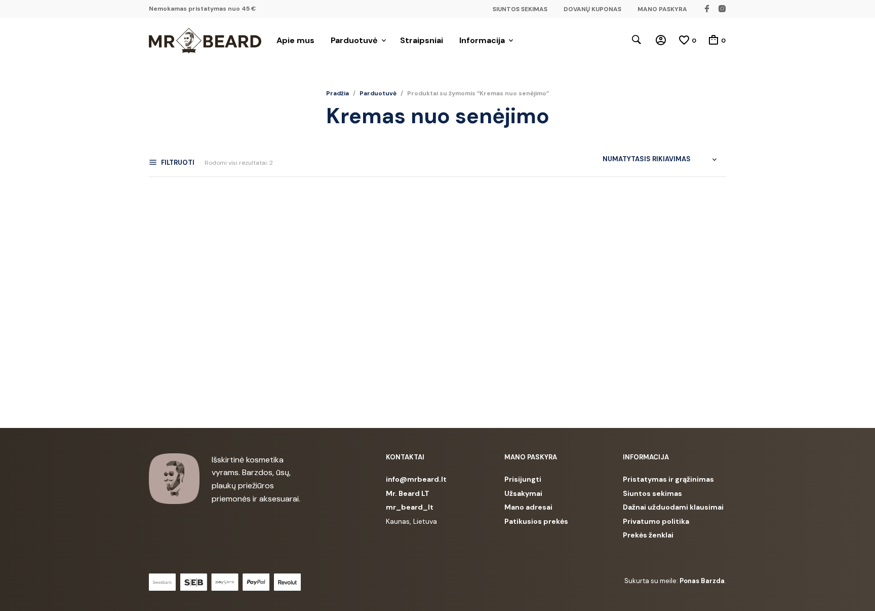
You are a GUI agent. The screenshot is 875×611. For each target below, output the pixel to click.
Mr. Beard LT (407, 493)
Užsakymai (523, 493)
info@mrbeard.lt (416, 479)
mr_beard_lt (409, 507)
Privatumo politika (656, 521)
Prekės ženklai (648, 535)
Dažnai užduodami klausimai (673, 507)
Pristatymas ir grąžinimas (668, 479)
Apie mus (295, 40)
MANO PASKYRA (662, 9)
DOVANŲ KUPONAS (592, 9)
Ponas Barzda (702, 581)
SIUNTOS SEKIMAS (520, 9)
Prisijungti (522, 479)
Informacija (482, 40)
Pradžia (337, 93)
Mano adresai (528, 507)
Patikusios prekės (536, 521)
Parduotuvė (354, 40)
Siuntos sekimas (652, 493)
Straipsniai (421, 40)
